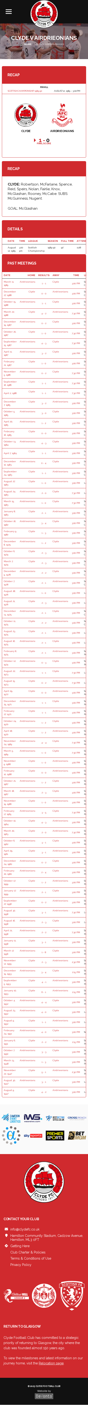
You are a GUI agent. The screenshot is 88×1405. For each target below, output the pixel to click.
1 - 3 (44, 533)
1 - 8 (44, 952)
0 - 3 (44, 662)
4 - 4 (43, 742)
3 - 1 (44, 842)
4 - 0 (43, 1012)
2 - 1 (44, 513)
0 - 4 (43, 463)
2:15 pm (76, 972)
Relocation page (51, 1363)
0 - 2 (44, 323)
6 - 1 (44, 992)
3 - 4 (43, 523)
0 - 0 (44, 293)
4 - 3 (43, 343)
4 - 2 (43, 313)
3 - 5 (44, 812)
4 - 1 (44, 982)
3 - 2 (44, 353)
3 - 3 (44, 1052)
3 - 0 (44, 413)
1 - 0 (44, 333)
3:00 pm (76, 283)
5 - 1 (44, 1072)
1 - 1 (44, 283)
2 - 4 (43, 872)
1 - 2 (44, 423)
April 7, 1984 (10, 453)
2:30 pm (76, 962)
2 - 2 (44, 573)
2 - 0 (44, 493)
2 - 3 (44, 553)
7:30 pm (76, 313)
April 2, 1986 (10, 393)
